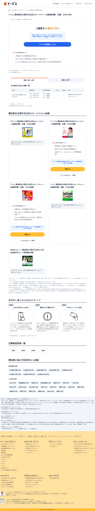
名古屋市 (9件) (13, 366)
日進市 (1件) (71, 387)
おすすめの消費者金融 (6, 455)
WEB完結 (3, 452)
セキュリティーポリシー (66, 436)
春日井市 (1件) (22, 387)
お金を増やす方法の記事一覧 (8, 478)
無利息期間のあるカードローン (9, 448)
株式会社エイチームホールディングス (35, 493)
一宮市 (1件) (75, 383)
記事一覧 (78, 3)
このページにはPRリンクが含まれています (21, 19)
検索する (67, 169)
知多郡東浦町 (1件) (46, 383)
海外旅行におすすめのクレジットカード (84, 448)
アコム (27, 10)
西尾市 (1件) (62, 387)
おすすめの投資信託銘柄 (7, 482)
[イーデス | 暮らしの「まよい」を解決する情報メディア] (10, 5)
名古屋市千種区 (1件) (15, 370)
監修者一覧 (36, 436)
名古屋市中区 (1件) (67, 370)
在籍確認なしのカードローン (8, 446)
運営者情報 (56, 3)
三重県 (13, 350)
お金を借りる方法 (5, 457)
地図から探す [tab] (66, 80)
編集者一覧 (43, 436)
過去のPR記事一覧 (54, 478)
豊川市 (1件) (50, 391)
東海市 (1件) (23, 391)
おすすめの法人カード (80, 450)
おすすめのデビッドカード (81, 452)
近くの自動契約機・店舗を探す (9, 470)
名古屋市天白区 (38, 10)
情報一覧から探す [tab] (29, 80)
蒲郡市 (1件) (56, 383)
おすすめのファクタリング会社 (33, 480)
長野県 (43, 350)
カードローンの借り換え (56, 444)
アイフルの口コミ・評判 (67, 175)
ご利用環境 (3, 436)
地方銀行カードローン (31, 448)
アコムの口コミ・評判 (27, 240)
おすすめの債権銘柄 (6, 484)
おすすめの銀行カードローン (33, 446)
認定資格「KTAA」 (48, 503)
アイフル (3, 461)
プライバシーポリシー (53, 436)
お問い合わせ (88, 3)
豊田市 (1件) (60, 391)
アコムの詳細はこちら (47, 44)
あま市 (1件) (12, 383)
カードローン (21, 10)
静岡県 (23, 350)
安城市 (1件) (34, 383)
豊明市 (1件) (32, 391)
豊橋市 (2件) (41, 391)
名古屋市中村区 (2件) (29, 374)
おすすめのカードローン (7, 444)
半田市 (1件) (66, 383)
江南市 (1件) (53, 387)
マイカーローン (29, 452)
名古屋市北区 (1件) (28, 370)
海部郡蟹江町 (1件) (24, 383)
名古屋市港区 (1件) (54, 370)
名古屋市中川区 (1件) (15, 374)
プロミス (3, 459)
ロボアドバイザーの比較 (7, 486)
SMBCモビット (5, 468)
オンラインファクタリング (32, 484)
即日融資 (3, 450)
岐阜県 (33, 350)
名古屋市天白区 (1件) (43, 374)
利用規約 (30, 436)
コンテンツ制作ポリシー (67, 3)
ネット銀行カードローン (32, 450)
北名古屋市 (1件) (33, 387)
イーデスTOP (13, 10)
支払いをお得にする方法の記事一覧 (83, 444)
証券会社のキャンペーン (7, 480)
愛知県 (31, 10)
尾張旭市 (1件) (13, 391)
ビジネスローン (29, 486)
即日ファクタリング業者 (32, 482)
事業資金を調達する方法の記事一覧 (35, 478)
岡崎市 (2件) (80, 387)
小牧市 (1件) (44, 387)
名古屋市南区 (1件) (41, 370)
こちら (12, 418)
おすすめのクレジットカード (81, 446)
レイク (3, 465)
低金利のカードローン (31, 444)
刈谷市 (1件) (12, 387)
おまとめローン (54, 446)
